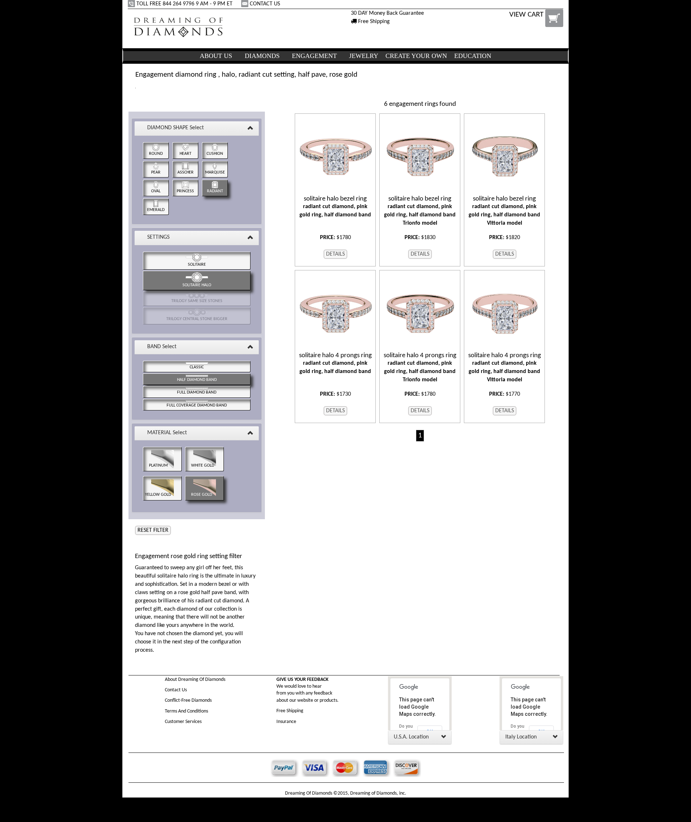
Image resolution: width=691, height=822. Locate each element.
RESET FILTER (152, 530)
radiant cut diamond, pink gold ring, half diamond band (335, 207)
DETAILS (335, 254)
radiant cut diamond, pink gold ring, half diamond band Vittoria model (504, 211)
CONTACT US (264, 4)
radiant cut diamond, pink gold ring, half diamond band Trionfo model (420, 211)
